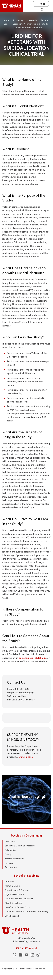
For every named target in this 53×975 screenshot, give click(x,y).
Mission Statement (14, 858)
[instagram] (38, 955)
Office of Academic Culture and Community (26, 911)
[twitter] (14, 955)
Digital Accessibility (14, 894)
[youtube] (26, 955)
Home (6, 20)
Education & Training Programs (20, 845)
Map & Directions (13, 902)
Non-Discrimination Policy (17, 907)
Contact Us (10, 841)
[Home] (11, 6)
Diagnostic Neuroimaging (25, 23)
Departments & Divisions (17, 890)
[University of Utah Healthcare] (26, 930)
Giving (8, 854)
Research (32, 20)
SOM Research (12, 915)
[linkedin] (32, 955)
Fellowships (10, 850)
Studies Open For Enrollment (28, 27)
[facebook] (20, 955)
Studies (45, 23)
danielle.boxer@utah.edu (32, 657)
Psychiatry (18, 20)
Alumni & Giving (12, 885)
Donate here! (26, 756)
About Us (9, 881)
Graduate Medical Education (19, 898)
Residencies (11, 867)
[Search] (42, 9)
